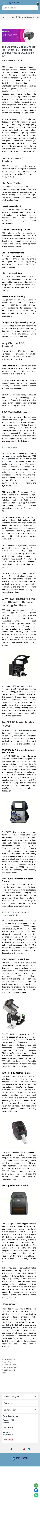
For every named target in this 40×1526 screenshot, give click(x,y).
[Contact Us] (36, 1490)
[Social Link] (11, 1449)
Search (34, 7)
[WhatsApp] (36, 1495)
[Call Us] (36, 1485)
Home (4, 17)
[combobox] (16, 7)
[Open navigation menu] (4, 2)
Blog (12, 17)
